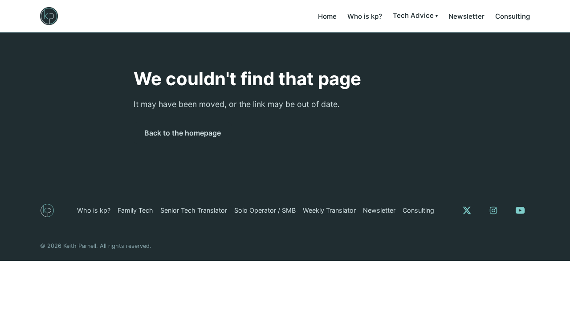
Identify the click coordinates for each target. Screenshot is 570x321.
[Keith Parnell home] (49, 16)
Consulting (512, 16)
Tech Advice (413, 15)
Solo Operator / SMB (265, 210)
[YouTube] (520, 210)
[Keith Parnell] (47, 210)
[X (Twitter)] (466, 210)
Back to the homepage (182, 132)
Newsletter (466, 16)
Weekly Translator (329, 210)
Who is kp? (364, 16)
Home (327, 16)
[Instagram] (493, 210)
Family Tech (135, 210)
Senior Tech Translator (193, 210)
